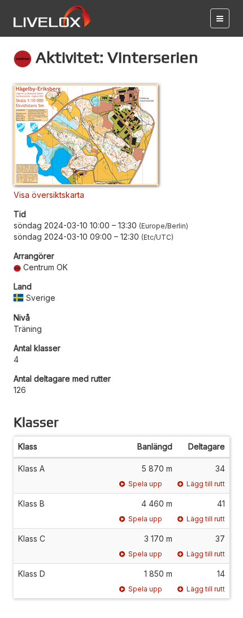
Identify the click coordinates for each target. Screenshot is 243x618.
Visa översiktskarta (49, 195)
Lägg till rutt (205, 483)
